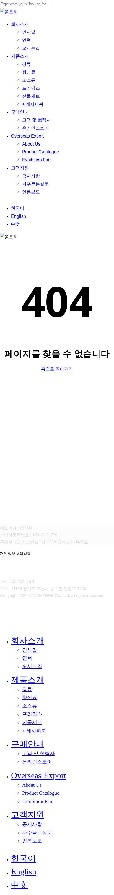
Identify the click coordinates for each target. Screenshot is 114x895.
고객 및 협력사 (38, 753)
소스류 (29, 706)
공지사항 (32, 824)
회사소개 (27, 640)
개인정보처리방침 (15, 553)
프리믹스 (32, 714)
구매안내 (27, 744)
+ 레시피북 (34, 731)
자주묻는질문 (37, 832)
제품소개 (27, 679)
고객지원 (27, 814)
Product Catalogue (40, 793)
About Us (32, 785)
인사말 (29, 650)
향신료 (29, 697)
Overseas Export (38, 775)
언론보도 (32, 840)
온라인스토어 (37, 762)
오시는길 (32, 666)
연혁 (27, 658)
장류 (27, 689)
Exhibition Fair (37, 801)
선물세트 (32, 722)
